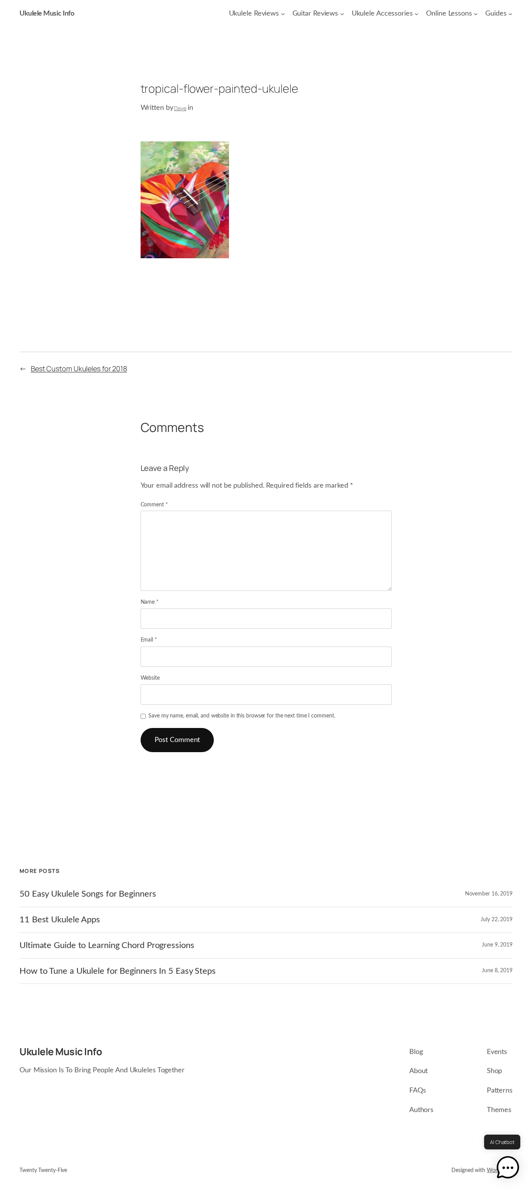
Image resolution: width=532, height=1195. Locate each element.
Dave (180, 108)
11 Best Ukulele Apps (59, 919)
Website (150, 678)
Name (150, 602)
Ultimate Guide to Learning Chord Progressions (106, 945)
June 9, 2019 (497, 945)
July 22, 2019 (497, 919)
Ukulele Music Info (46, 13)
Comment (154, 505)
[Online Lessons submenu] (476, 14)
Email (149, 640)
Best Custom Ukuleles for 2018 (79, 368)
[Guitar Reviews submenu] (342, 14)
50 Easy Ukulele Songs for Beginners (87, 894)
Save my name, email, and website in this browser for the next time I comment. (241, 716)
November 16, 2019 (489, 894)
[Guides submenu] (510, 14)
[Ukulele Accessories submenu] (416, 14)
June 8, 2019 (497, 970)
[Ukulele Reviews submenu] (283, 14)
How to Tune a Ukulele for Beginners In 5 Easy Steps (117, 971)
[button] (507, 1169)
